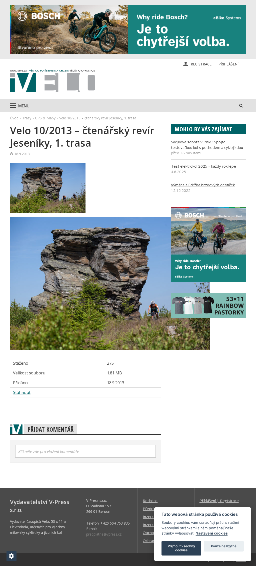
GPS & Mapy (45, 118)
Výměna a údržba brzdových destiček (203, 184)
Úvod (14, 118)
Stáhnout (21, 392)
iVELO (52, 82)
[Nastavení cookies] (11, 556)
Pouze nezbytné (223, 546)
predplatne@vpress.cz (104, 534)
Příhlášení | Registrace (219, 500)
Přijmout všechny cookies (181, 548)
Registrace (201, 64)
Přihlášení (228, 64)
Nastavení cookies (212, 533)
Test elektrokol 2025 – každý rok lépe (203, 166)
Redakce (150, 500)
